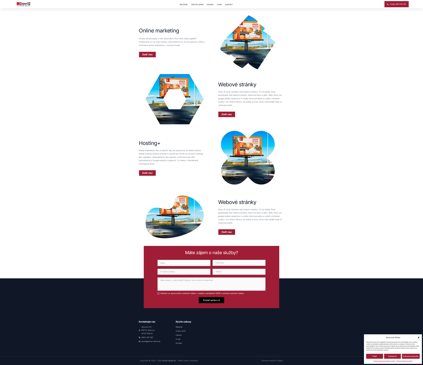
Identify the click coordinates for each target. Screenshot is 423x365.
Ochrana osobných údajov (404, 361)
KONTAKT (229, 4)
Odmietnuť (392, 356)
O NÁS (219, 4)
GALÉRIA (210, 4)
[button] (418, 337)
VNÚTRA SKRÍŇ (197, 4)
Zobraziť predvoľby (410, 356)
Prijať (374, 356)
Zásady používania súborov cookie (384, 361)
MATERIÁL (184, 4)
